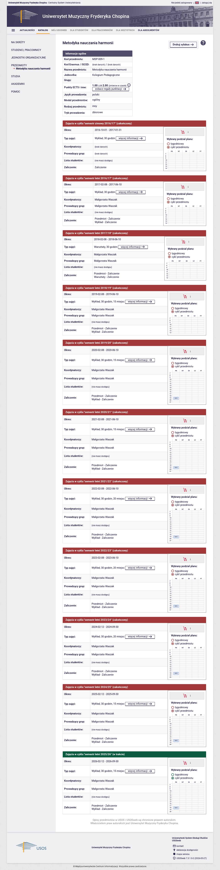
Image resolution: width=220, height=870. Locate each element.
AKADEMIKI (18, 83)
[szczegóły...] (188, 131)
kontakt (180, 846)
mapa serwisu (183, 854)
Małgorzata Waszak (106, 199)
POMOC (15, 91)
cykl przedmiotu (179, 147)
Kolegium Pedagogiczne (106, 75)
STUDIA (15, 76)
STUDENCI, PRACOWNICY (26, 50)
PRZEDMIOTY (19, 65)
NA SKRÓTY (18, 42)
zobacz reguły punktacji (108, 88)
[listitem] (27, 30)
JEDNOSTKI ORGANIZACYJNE (28, 57)
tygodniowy (177, 143)
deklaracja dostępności (187, 850)
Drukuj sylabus (181, 44)
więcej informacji (128, 138)
